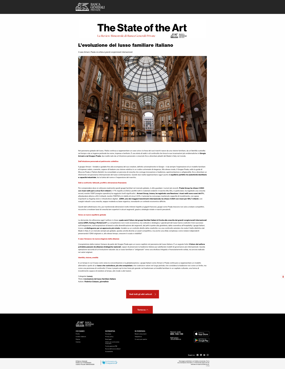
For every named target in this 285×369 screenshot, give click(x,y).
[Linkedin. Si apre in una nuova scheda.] (201, 355)
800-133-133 (176, 334)
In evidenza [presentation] (140, 331)
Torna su (141, 309)
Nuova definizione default (112, 349)
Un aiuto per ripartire (141, 339)
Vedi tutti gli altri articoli (141, 294)
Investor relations (81, 336)
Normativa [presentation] (110, 331)
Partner (78, 339)
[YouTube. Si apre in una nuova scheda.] (204, 355)
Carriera (78, 342)
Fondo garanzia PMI (111, 346)
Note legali (108, 339)
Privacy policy (109, 336)
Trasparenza (138, 336)
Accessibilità (109, 351)
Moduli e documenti (141, 334)
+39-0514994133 (175, 339)
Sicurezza (108, 334)
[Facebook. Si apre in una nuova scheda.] (197, 355)
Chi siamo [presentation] (80, 331)
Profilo (78, 334)
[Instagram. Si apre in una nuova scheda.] (207, 355)
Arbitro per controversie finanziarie (112, 342)
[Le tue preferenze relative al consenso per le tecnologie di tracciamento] (283, 277)
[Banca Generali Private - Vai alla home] (90, 7)
